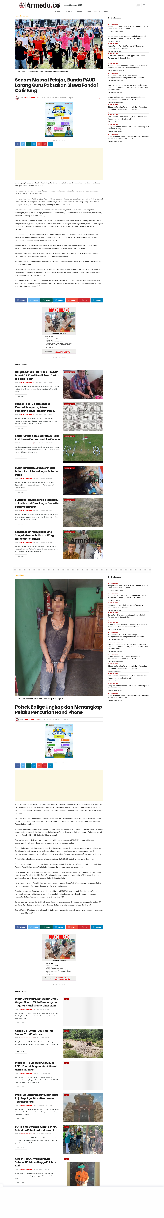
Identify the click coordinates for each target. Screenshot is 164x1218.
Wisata (97, 12)
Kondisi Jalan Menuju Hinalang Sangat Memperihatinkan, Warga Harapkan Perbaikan (35, 535)
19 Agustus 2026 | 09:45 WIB (43, 478)
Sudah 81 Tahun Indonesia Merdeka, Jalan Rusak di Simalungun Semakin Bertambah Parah (36, 503)
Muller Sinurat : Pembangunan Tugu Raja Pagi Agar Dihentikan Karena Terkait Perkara (36, 1098)
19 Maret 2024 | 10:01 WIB (42, 1169)
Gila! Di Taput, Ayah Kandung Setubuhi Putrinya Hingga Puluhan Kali (35, 1162)
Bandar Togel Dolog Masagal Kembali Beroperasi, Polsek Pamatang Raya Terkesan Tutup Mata (34, 409)
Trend (79, 12)
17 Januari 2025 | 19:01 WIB (42, 1134)
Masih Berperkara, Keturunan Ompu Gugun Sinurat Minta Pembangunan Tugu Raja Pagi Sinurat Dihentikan (36, 1002)
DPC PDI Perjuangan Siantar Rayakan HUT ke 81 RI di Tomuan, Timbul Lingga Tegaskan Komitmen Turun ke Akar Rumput (128, 87)
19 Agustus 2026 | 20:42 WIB (43, 443)
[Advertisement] (59, 164)
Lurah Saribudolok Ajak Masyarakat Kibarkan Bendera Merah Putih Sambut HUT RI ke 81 (128, 137)
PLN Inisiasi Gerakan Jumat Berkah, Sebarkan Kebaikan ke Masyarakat (36, 1128)
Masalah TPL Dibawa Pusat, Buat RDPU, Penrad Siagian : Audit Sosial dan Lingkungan (36, 1066)
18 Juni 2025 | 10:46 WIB (41, 1009)
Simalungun (24, 16)
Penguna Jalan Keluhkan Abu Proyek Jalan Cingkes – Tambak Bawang (128, 127)
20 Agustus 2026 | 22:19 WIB (43, 382)
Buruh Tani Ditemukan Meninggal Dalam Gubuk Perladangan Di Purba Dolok (36, 471)
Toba (22, 575)
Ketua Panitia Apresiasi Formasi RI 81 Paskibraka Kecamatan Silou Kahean (37, 437)
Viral (106, 12)
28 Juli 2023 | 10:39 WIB (50, 719)
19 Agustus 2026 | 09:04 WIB (43, 510)
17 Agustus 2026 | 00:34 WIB (116, 112)
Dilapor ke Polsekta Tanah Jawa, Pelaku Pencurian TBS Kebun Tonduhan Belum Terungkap (127, 108)
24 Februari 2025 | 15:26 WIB (43, 1105)
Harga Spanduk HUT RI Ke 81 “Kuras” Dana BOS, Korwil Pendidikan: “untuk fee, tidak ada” (37, 375)
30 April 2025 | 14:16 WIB (41, 1038)
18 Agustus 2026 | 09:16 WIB (116, 102)
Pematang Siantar (116, 83)
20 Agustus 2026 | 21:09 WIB (43, 414)
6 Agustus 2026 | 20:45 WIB (116, 131)
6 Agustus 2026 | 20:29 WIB (116, 141)
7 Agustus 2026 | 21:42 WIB (115, 122)
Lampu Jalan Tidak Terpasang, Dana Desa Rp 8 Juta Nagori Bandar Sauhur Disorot (128, 118)
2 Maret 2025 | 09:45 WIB (42, 1073)
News (57, 12)
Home (17, 16)
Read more (21, 396)
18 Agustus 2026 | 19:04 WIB (43, 542)
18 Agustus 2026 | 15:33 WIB (116, 92)
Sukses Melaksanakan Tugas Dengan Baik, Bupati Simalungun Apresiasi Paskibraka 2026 (127, 98)
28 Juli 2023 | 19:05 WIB (50, 98)
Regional (68, 12)
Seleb (89, 12)
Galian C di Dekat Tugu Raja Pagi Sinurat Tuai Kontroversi (34, 1032)
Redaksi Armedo (32, 98)
